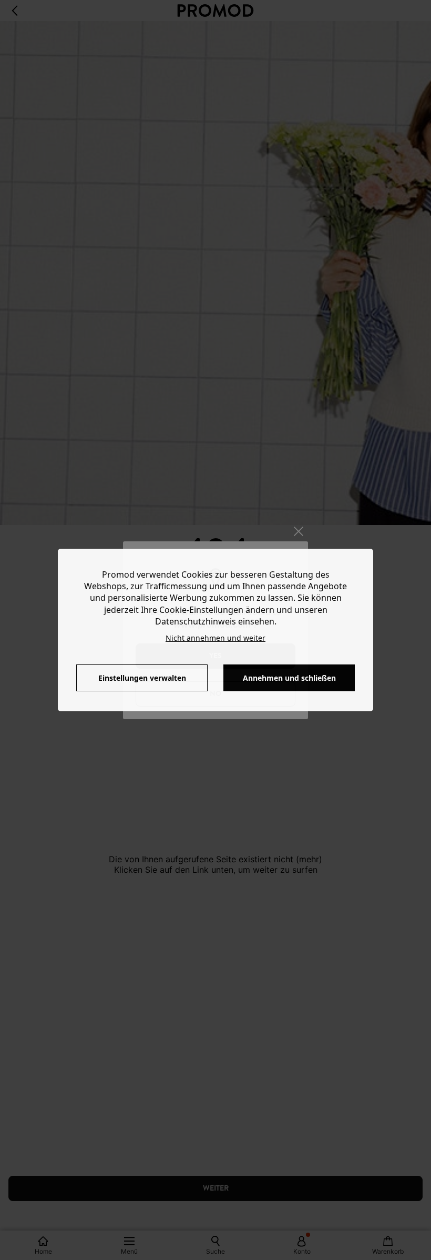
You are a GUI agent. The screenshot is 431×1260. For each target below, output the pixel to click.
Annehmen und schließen (289, 678)
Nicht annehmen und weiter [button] (215, 638)
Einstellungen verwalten (142, 678)
